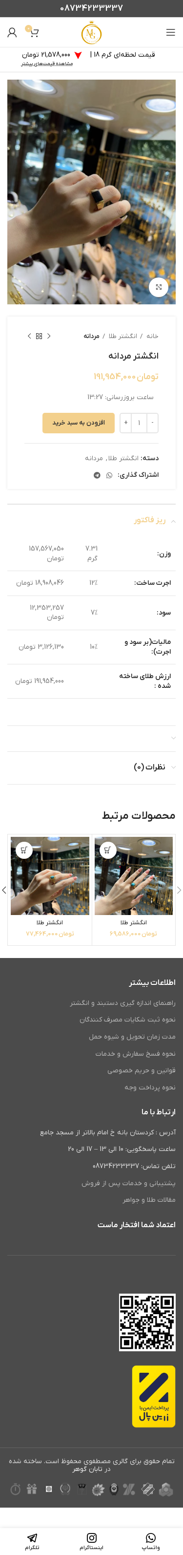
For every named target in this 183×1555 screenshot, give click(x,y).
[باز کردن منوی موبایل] (171, 32)
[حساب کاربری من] (12, 32)
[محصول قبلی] (49, 336)
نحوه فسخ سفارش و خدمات (136, 1054)
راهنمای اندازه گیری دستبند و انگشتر (123, 1003)
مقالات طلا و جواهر (149, 1200)
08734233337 (91, 8)
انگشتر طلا (122, 336)
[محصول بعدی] (29, 336)
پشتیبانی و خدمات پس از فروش (128, 1183)
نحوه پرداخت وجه (150, 1087)
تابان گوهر (87, 1469)
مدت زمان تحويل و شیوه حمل (132, 1037)
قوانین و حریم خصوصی (141, 1070)
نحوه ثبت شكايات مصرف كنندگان (128, 1019)
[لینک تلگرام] (97, 475)
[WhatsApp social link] (109, 475)
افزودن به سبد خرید (78, 423)
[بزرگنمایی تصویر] (158, 287)
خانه (152, 336)
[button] (108, 850)
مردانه (91, 336)
